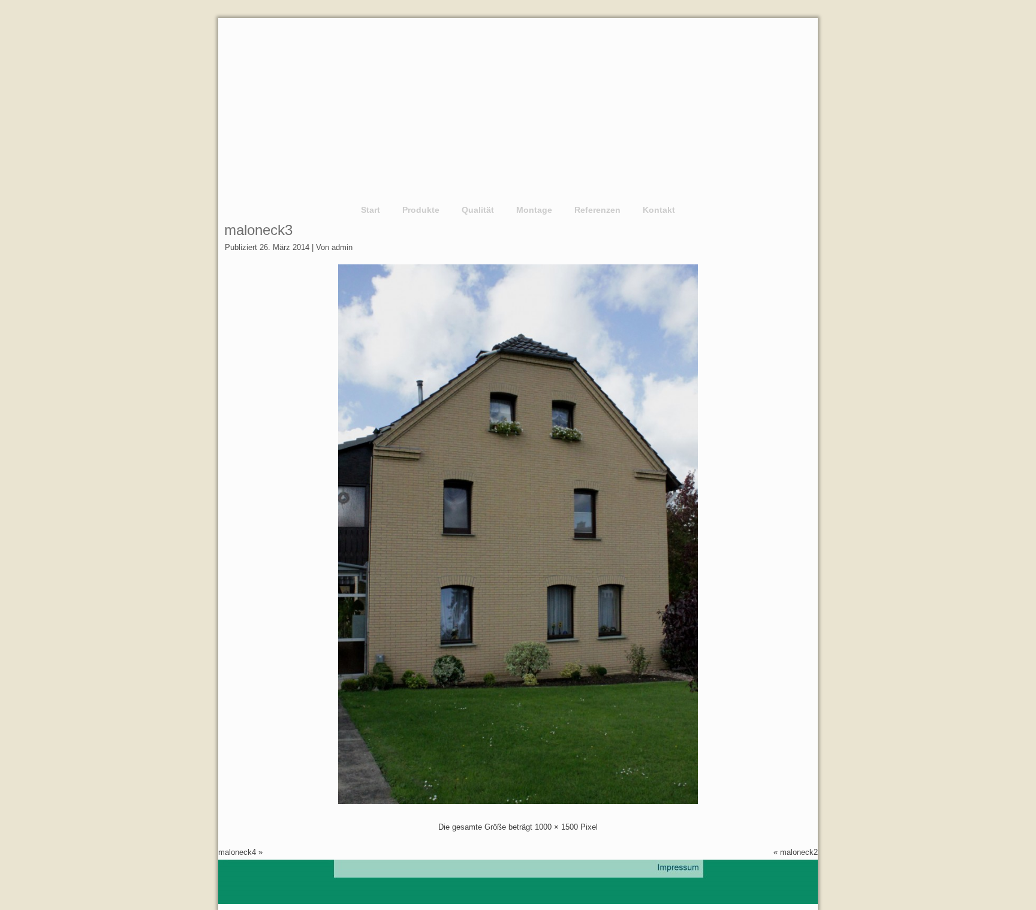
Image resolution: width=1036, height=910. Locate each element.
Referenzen (597, 210)
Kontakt (659, 210)
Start (370, 210)
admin (342, 247)
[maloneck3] (518, 801)
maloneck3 (258, 230)
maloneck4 (237, 852)
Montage (534, 210)
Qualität (478, 210)
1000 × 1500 (556, 826)
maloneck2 (799, 852)
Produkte (420, 210)
